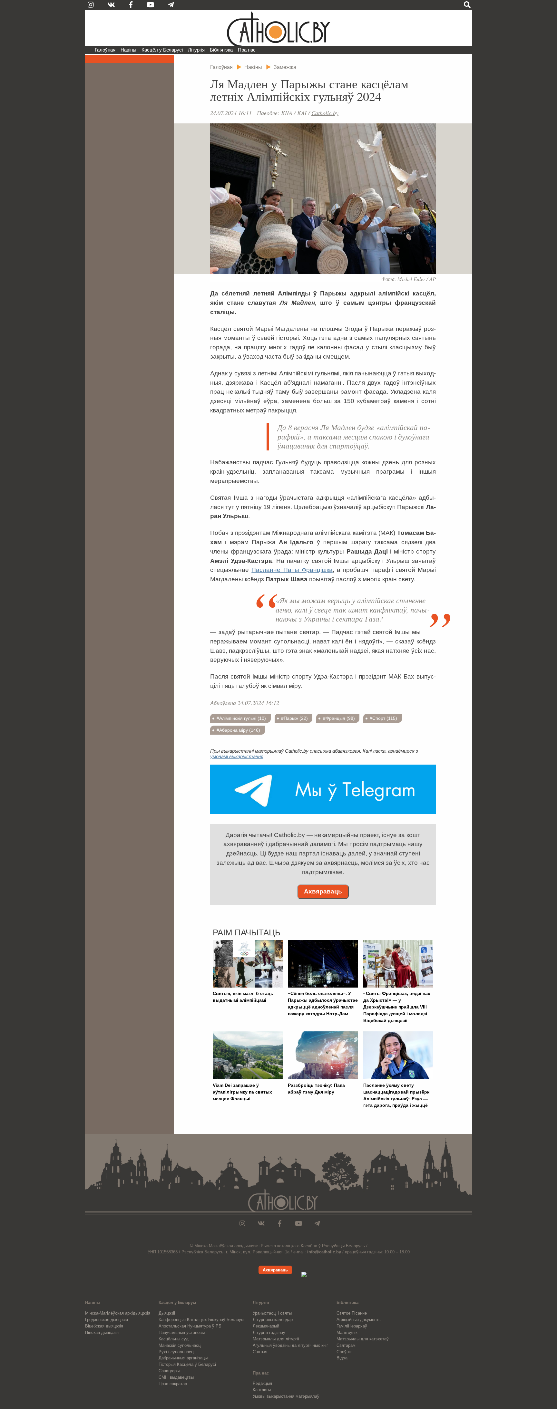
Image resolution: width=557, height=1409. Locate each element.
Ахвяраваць (323, 891)
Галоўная (105, 50)
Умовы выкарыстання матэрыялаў (286, 1396)
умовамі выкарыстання (236, 756)
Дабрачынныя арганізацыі (184, 1358)
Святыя (260, 1351)
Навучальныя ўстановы (182, 1332)
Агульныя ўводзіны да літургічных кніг (290, 1345)
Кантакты (262, 1389)
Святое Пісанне (352, 1313)
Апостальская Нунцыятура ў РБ (190, 1326)
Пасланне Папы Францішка (292, 569)
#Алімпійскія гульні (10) (241, 718)
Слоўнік (344, 1351)
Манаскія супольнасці (180, 1345)
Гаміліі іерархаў (352, 1326)
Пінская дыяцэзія (102, 1332)
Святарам (346, 1345)
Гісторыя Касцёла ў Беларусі (187, 1364)
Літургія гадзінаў (269, 1332)
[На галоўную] (278, 28)
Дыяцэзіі (167, 1313)
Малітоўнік (347, 1332)
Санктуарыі (170, 1370)
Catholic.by (324, 113)
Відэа (342, 1358)
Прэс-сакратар (173, 1383)
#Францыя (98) (339, 718)
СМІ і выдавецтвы (176, 1377)
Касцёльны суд (174, 1339)
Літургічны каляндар (273, 1319)
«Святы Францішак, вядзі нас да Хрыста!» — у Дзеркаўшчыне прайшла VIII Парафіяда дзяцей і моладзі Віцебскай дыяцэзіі (396, 1007)
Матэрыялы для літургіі (276, 1339)
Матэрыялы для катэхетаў (363, 1339)
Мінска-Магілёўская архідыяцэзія (117, 1313)
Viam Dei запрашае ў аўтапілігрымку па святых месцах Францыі (242, 1092)
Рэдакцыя (262, 1383)
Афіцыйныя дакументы (359, 1319)
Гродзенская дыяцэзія (106, 1319)
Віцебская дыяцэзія (104, 1326)
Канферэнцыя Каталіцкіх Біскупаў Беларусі (201, 1319)
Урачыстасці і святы (272, 1313)
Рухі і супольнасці (176, 1351)
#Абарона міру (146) (238, 730)
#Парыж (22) (294, 718)
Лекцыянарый (266, 1326)
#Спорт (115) (383, 718)
